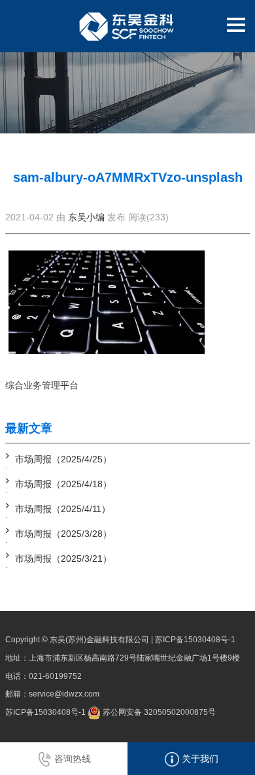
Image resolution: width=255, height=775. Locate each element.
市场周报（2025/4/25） (63, 459)
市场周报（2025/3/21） (63, 558)
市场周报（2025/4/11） (62, 509)
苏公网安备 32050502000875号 (158, 712)
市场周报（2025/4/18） (63, 484)
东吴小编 (86, 217)
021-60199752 (55, 676)
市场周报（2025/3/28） (63, 533)
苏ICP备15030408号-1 (195, 639)
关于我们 (198, 758)
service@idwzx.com (64, 693)
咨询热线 (71, 758)
